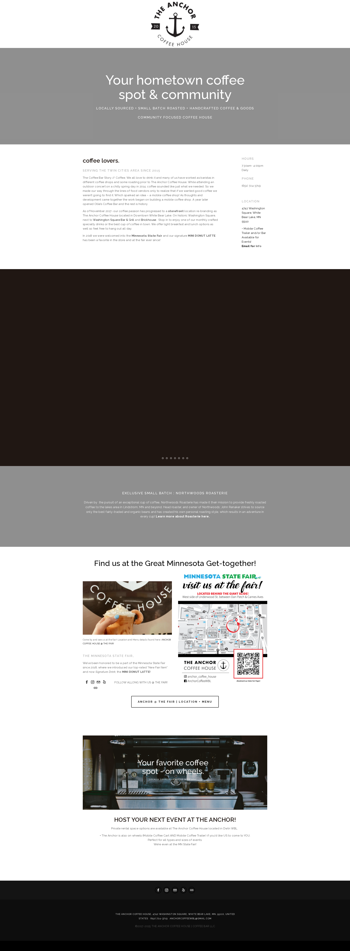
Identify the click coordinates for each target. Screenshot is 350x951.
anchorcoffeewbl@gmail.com (190, 918)
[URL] (95, 688)
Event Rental (94, 49)
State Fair (68, 49)
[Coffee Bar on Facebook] (87, 682)
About (32, 49)
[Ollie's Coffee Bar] (92, 682)
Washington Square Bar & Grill (113, 220)
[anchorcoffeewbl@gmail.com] (98, 682)
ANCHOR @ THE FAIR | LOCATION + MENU (175, 701)
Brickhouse (148, 220)
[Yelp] (104, 682)
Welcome (12, 49)
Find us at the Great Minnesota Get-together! (175, 563)
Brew (48, 49)
